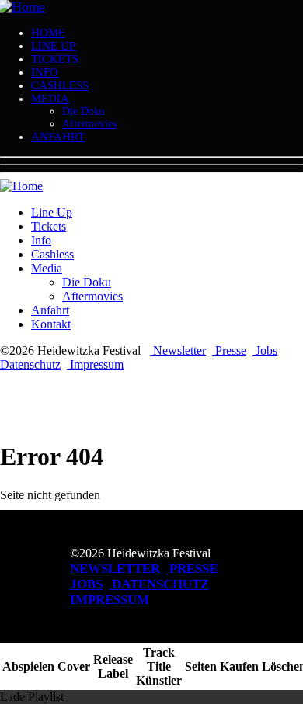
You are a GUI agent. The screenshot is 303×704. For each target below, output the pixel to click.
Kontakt (51, 324)
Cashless (60, 85)
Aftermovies (89, 124)
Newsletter (178, 350)
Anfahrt (58, 136)
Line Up (53, 46)
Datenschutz (30, 364)
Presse (229, 350)
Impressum (95, 364)
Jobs (264, 350)
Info (44, 72)
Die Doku (83, 111)
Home (48, 32)
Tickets (54, 59)
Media (50, 98)
